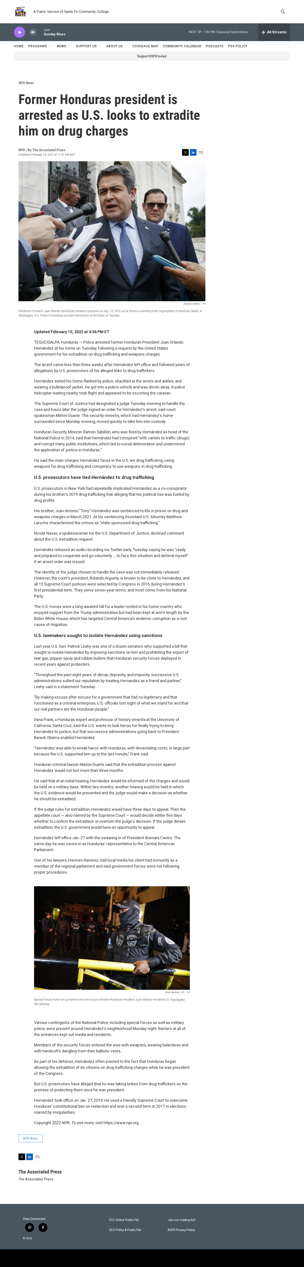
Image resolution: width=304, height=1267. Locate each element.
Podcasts (215, 46)
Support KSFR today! (152, 56)
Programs (37, 46)
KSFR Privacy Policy (181, 1230)
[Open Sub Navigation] (50, 46)
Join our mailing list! (181, 1220)
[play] (19, 32)
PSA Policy (237, 46)
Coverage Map (145, 46)
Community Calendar (182, 46)
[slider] (40, 32)
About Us (114, 46)
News (61, 46)
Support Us (86, 46)
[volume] (33, 32)
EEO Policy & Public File (125, 1230)
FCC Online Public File (124, 1220)
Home (19, 46)
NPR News (26, 83)
